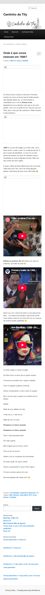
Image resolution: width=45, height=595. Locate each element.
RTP (30, 495)
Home (6, 32)
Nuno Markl (24, 495)
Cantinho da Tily (15, 14)
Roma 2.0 (7, 520)
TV (37, 493)
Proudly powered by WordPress (28, 590)
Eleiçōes (16, 495)
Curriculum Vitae (27, 32)
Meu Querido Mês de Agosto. (14, 523)
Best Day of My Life (10, 518)
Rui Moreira (7, 548)
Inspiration (24, 493)
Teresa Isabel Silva (10, 539)
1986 (10, 495)
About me (15, 32)
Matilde (25, 61)
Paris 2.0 (6, 531)
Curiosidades (15, 493)
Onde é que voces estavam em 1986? (15, 55)
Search (5, 505)
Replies (13, 497)
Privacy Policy (9, 37)
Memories (32, 493)
